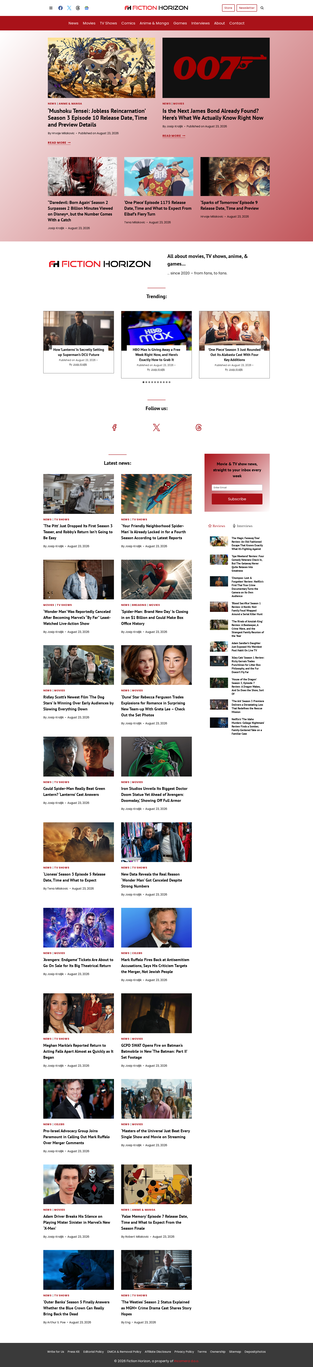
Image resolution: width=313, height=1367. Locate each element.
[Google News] (86, 8)
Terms (202, 1352)
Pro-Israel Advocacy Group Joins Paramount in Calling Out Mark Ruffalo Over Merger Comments (76, 1136)
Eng (127, 1322)
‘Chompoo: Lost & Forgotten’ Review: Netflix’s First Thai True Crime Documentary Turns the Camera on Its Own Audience (247, 587)
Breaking (139, 605)
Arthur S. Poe (56, 1322)
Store (228, 8)
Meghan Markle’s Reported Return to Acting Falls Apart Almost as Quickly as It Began (78, 1051)
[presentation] (101, 68)
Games (180, 23)
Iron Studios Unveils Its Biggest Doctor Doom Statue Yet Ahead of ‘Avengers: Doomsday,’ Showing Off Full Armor (154, 794)
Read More (58, 143)
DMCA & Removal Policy (124, 1352)
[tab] (143, 382)
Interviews (200, 23)
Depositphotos (255, 1352)
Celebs (137, 953)
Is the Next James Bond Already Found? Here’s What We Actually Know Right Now (212, 114)
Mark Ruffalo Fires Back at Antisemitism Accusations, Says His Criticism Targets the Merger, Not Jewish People (155, 965)
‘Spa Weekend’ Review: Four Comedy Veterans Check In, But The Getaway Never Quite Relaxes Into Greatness (248, 563)
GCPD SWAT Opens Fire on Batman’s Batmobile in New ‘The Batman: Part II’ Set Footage (154, 1051)
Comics (128, 23)
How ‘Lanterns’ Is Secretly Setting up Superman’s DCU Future (78, 352)
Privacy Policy (184, 1352)
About (219, 23)
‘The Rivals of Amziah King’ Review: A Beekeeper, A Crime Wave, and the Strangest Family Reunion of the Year (248, 629)
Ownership (218, 1352)
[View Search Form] (262, 8)
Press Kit (74, 1352)
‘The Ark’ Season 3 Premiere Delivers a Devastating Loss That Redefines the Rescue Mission (248, 706)
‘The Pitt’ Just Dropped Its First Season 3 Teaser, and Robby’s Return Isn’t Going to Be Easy (78, 531)
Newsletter (247, 8)
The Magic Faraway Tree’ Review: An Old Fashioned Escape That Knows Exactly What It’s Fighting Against (247, 543)
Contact (237, 23)
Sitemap (235, 1352)
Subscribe (237, 499)
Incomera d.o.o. (186, 1361)
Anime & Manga (154, 23)
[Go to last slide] (49, 345)
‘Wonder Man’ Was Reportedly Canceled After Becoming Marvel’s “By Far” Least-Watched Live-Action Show (77, 617)
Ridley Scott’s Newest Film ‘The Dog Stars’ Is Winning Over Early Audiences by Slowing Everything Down (78, 702)
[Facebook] (60, 8)
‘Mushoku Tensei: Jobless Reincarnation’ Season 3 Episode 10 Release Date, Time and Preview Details (97, 117)
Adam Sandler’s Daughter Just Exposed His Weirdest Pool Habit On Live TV (247, 646)
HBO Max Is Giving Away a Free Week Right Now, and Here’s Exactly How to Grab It (156, 354)
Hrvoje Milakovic (63, 133)
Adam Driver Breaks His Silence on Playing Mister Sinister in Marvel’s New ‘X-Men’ (76, 1222)
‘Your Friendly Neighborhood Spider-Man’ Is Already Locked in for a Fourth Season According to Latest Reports (153, 531)
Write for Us (55, 1352)
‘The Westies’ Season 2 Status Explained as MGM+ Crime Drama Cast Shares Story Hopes (156, 1307)
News (73, 23)
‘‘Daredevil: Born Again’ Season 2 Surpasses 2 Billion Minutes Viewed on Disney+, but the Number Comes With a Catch (80, 211)
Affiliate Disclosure (158, 1352)
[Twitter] (69, 8)
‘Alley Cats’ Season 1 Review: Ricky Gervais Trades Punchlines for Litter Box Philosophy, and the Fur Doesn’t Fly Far (248, 665)
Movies (89, 23)
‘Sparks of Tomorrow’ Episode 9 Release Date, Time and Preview (230, 205)
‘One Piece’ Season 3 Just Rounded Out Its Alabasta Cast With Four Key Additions (234, 354)
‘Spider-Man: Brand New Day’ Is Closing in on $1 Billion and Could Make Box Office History (154, 617)
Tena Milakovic (134, 222)
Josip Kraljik (174, 126)
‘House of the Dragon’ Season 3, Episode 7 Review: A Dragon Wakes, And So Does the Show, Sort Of (248, 687)
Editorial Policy (93, 1352)
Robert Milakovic (137, 1237)
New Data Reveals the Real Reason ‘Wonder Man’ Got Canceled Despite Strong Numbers (151, 880)
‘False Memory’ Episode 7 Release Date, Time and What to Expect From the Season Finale (154, 1222)
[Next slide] (264, 345)
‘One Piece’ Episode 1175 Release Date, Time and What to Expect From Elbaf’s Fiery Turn (157, 208)
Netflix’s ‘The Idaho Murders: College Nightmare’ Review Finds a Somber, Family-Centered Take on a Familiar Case (248, 726)
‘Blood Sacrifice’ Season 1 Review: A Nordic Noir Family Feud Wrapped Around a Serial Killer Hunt (247, 609)
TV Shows (108, 23)
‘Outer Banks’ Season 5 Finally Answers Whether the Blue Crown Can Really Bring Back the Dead (76, 1307)
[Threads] (78, 8)
